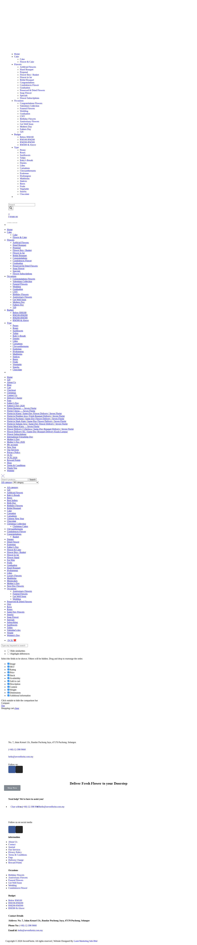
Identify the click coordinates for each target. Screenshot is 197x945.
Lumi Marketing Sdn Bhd (85, 941)
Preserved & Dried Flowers (25, 266)
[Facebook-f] (12, 769)
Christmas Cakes (20, 526)
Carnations (17, 343)
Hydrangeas (18, 351)
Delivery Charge (14, 398)
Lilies (15, 341)
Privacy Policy (13, 452)
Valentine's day (14, 630)
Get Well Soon (19, 299)
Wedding (17, 286)
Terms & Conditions (16, 465)
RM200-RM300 (20, 318)
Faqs (9, 400)
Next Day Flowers (15, 586)
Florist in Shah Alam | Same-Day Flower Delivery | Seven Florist (36, 421)
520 (14, 307)
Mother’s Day (13, 439)
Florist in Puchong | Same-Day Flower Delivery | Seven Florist (35, 418)
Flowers (10, 240)
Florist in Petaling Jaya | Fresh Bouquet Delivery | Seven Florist (36, 416)
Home (10, 229)
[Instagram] (19, 769)
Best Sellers (12, 500)
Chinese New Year (15, 518)
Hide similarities (17, 651)
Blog (9, 385)
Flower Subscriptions (22, 273)
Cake (9, 232)
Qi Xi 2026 (12, 457)
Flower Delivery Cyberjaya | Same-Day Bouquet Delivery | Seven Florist (40, 429)
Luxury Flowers (14, 575)
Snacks (16, 367)
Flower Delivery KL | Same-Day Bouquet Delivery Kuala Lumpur (37, 431)
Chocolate (17, 369)
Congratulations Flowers (24, 279)
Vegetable (17, 364)
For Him (11, 560)
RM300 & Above (21, 320)
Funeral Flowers (20, 284)
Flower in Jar (19, 253)
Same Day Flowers (15, 612)
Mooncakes (12, 581)
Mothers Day (19, 302)
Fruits (15, 362)
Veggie (10, 632)
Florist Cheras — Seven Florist (21, 411)
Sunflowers (18, 331)
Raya (9, 607)
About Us (11, 382)
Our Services (13, 450)
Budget (10, 310)
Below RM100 (19, 312)
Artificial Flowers (21, 242)
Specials (16, 271)
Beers (15, 359)
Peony (15, 325)
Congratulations (20, 258)
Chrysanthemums (21, 346)
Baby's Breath (13, 495)
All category (12, 487)
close (16, 708)
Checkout (11, 390)
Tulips (15, 333)
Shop (9, 463)
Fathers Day (18, 305)
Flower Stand (13, 557)
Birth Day (11, 503)
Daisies (16, 338)
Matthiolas (17, 354)
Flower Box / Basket (22, 250)
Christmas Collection (16, 524)
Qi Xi (9, 455)
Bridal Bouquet (20, 255)
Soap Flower (18, 268)
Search (32, 480)
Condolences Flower (22, 260)
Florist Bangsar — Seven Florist (21, 408)
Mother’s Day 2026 (16, 442)
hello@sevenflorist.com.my (20, 756)
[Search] (10, 208)
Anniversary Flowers (22, 297)
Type (9, 323)
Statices (16, 356)
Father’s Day (13, 403)
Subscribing (12, 622)
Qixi (9, 604)
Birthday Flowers (21, 294)
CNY (15, 292)
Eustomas (17, 349)
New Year (11, 447)
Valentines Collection (22, 281)
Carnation (11, 513)
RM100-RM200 (20, 315)
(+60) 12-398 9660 (17, 749)
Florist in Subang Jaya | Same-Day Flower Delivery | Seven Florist (37, 424)
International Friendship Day (20, 437)
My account (12, 444)
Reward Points (13, 460)
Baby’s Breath (19, 336)
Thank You (12, 468)
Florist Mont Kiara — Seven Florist (23, 426)
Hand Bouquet (19, 245)
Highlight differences (20, 654)
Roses (15, 328)
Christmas (11, 392)
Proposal (17, 247)
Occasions (11, 276)
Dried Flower (13, 542)
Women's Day (13, 635)
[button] (12, 788)
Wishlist (10, 470)
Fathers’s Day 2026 (16, 405)
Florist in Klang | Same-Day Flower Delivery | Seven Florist (34, 413)
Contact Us (12, 395)
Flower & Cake (20, 237)
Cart (9, 387)
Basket (16, 536)
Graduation (18, 263)
